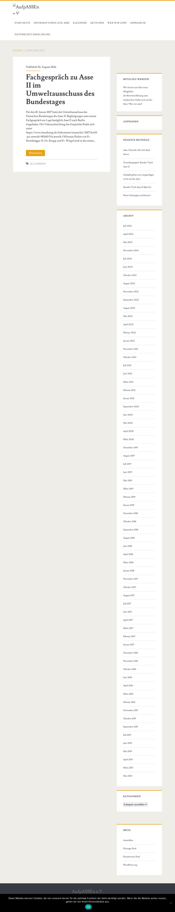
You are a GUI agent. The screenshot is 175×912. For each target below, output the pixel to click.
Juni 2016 (127, 677)
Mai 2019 (127, 480)
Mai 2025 (127, 242)
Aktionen (97, 23)
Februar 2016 (129, 702)
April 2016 (128, 685)
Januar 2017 (128, 644)
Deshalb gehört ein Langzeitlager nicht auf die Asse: (138, 176)
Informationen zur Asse (52, 23)
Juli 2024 (127, 258)
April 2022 (128, 324)
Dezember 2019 (130, 447)
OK (88, 907)
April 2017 (128, 620)
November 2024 (131, 250)
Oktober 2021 (129, 357)
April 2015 (128, 759)
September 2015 (130, 726)
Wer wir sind (117, 23)
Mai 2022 (128, 316)
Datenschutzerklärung (33, 34)
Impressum (138, 23)
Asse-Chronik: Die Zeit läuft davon (136, 152)
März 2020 (128, 439)
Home (18, 50)
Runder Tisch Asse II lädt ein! (137, 187)
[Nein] (170, 903)
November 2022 (131, 291)
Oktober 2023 (130, 275)
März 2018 (128, 562)
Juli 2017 (127, 603)
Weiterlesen (37, 153)
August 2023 (129, 283)
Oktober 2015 (129, 718)
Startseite (22, 23)
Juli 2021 (127, 365)
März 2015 (128, 767)
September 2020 (131, 406)
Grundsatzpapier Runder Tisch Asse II (138, 164)
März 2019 (128, 488)
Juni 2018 (127, 546)
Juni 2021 (127, 373)
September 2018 (130, 529)
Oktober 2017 (129, 587)
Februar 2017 (129, 636)
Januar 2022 (129, 340)
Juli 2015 (127, 735)
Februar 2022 (129, 332)
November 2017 (130, 578)
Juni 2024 (128, 267)
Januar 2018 (128, 570)
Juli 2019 (127, 464)
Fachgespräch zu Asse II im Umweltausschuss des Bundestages (60, 89)
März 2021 (128, 382)
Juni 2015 (127, 743)
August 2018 (129, 538)
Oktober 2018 (129, 521)
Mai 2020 (128, 423)
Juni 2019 (127, 472)
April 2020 (128, 431)
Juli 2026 (127, 226)
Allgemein (38, 163)
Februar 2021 (129, 390)
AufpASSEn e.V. (87, 891)
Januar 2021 (128, 398)
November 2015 (130, 710)
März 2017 (128, 628)
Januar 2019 (128, 505)
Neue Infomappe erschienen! (137, 195)
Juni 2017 (127, 611)
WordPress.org (130, 865)
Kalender (80, 23)
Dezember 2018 (130, 513)
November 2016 (130, 661)
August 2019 (129, 455)
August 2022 (129, 308)
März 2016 (128, 694)
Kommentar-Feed (131, 856)
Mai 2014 (127, 776)
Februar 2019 (129, 497)
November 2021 (130, 349)
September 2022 (131, 299)
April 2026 (128, 234)
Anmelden (128, 840)
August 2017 (129, 595)
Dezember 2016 (130, 652)
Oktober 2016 (129, 669)
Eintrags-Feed (129, 848)
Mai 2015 (127, 751)
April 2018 (128, 554)
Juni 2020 (128, 414)
